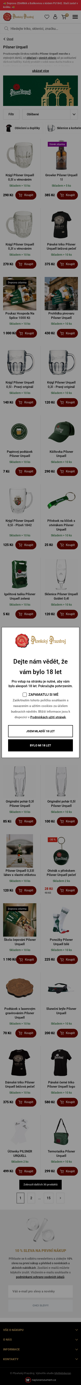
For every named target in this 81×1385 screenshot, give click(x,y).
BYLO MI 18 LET (40, 745)
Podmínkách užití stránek (48, 717)
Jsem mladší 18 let (40, 731)
